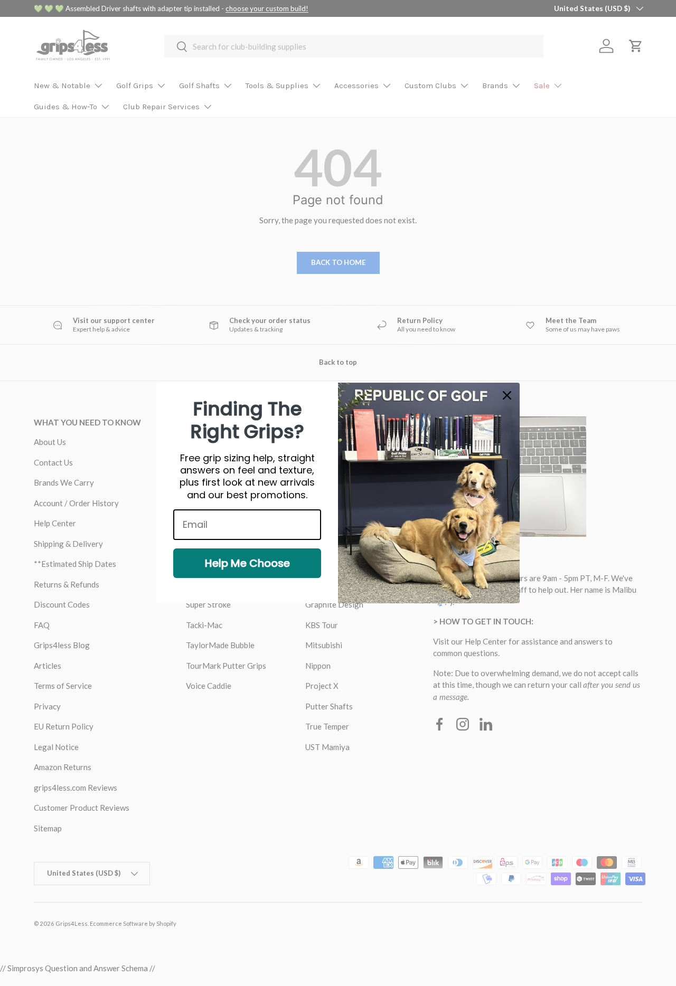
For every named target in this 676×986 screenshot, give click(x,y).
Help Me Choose (247, 563)
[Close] (507, 395)
